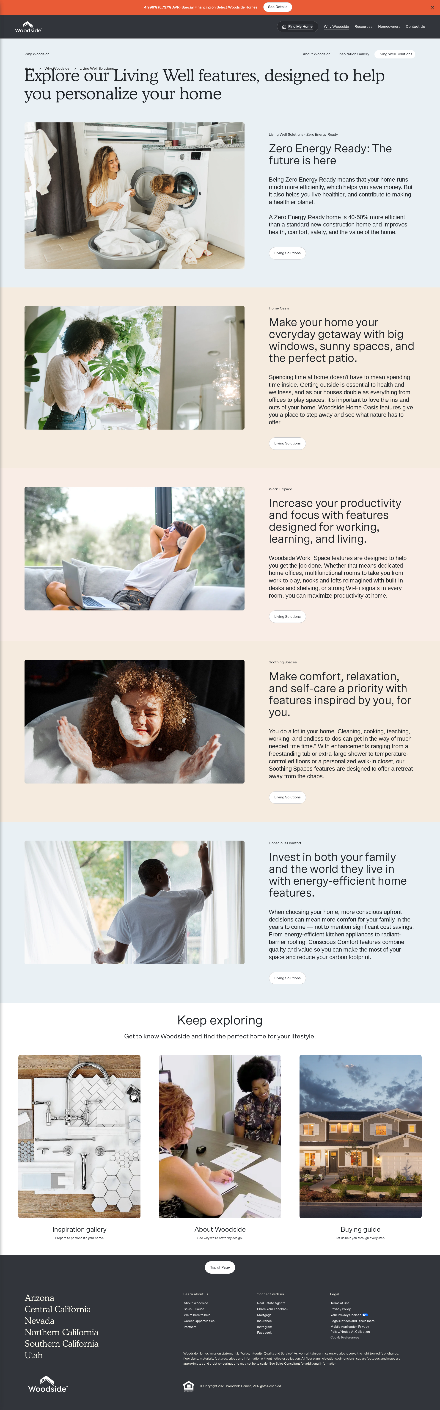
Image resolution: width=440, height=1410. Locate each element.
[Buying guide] (361, 1136)
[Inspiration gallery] (79, 1136)
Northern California (62, 1332)
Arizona (39, 1297)
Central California (58, 1309)
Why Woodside (56, 68)
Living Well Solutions (97, 68)
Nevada (40, 1320)
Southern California (62, 1343)
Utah (34, 1355)
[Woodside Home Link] (27, 26)
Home (30, 68)
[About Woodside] (220, 1136)
